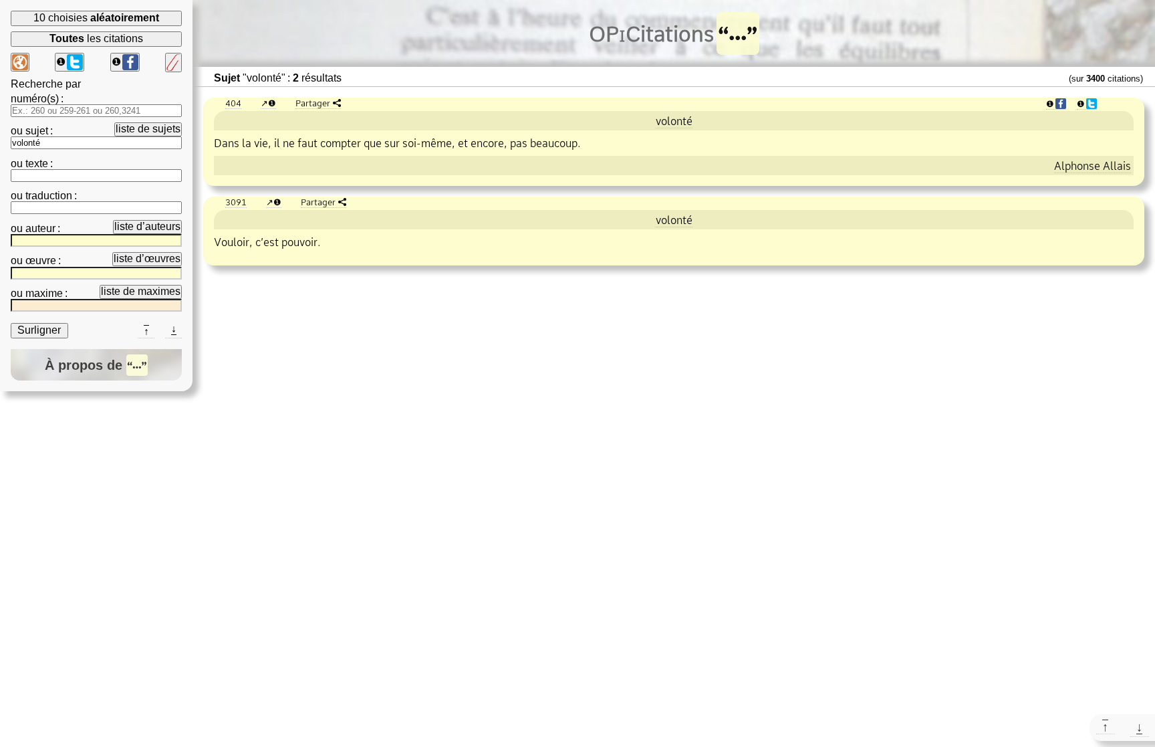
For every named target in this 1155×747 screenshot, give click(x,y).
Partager (312, 103)
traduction (48, 195)
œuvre (40, 260)
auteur (40, 228)
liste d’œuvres (147, 258)
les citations (96, 38)
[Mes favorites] (173, 62)
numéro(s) (35, 98)
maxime (44, 293)
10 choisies (96, 17)
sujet (36, 130)
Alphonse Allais (1092, 166)
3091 (236, 202)
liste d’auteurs (147, 226)
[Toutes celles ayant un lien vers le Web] (20, 62)
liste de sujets (148, 128)
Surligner (39, 330)
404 (233, 103)
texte (36, 163)
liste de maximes (140, 291)
